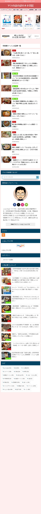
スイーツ (7, 371)
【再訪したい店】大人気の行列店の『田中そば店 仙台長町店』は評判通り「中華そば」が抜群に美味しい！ (25, 137)
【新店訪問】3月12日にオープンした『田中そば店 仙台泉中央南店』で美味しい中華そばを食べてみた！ (25, 91)
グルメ (10, 9)
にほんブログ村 (6, 250)
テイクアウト (9, 385)
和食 (6, 382)
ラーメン (32, 385)
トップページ (4, 9)
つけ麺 (26, 368)
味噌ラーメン (20, 378)
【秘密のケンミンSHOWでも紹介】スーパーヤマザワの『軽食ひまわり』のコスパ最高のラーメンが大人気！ (25, 162)
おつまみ (7, 368)
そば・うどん (32, 375)
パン (27, 389)
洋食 (17, 371)
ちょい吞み (8, 389)
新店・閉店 (16, 9)
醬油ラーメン (9, 375)
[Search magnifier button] (37, 177)
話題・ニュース (24, 9)
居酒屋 (16, 382)
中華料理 (7, 378)
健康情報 (31, 9)
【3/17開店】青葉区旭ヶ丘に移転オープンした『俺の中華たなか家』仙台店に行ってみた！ (25, 103)
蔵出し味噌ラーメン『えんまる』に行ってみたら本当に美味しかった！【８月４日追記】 (25, 149)
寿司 (26, 371)
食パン (26, 382)
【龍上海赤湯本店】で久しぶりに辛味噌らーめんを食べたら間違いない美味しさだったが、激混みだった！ (25, 65)
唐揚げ (21, 385)
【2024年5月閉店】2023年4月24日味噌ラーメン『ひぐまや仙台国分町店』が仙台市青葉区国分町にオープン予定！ (25, 78)
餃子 (18, 389)
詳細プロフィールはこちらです (20, 224)
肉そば (20, 375)
